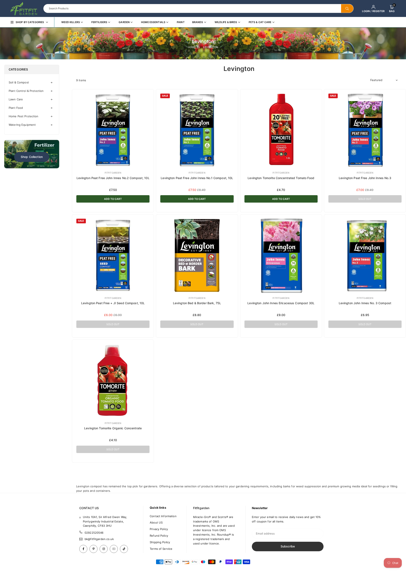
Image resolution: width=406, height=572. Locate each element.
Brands (197, 22)
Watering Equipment (22, 124)
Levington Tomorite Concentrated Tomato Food (281, 178)
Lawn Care (16, 99)
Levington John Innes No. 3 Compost (365, 303)
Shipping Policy (160, 542)
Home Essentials (153, 22)
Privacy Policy (159, 529)
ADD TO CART (113, 198)
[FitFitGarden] (24, 8)
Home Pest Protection (23, 116)
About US (156, 522)
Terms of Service (161, 548)
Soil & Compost (19, 82)
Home (192, 47)
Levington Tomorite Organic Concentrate (113, 428)
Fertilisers (99, 22)
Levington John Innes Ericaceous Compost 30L (280, 303)
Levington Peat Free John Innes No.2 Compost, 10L (113, 178)
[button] (392, 8)
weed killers (70, 22)
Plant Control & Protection (26, 91)
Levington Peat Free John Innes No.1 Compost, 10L (197, 178)
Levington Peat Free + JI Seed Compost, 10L (113, 303)
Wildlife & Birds (226, 22)
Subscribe (288, 546)
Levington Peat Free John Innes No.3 (365, 178)
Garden (124, 22)
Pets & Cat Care (260, 22)
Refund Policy (159, 535)
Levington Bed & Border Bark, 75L (197, 303)
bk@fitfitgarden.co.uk (99, 539)
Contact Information (163, 516)
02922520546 (94, 532)
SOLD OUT (365, 198)
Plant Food (16, 107)
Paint (181, 22)
